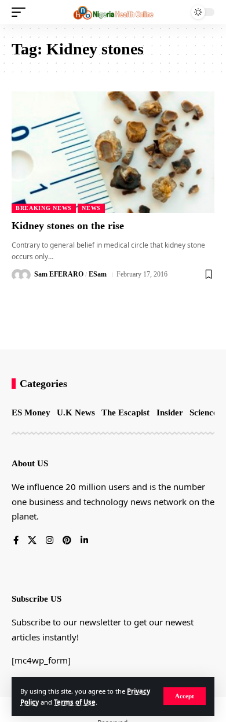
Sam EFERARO (58, 274)
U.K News (76, 412)
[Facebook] (16, 541)
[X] (32, 541)
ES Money (31, 412)
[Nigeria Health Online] (113, 12)
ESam (98, 274)
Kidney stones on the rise (68, 225)
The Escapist (125, 412)
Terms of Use (75, 702)
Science (203, 412)
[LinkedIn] (84, 541)
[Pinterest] (67, 541)
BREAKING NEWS (44, 208)
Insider (169, 412)
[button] (184, 696)
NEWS (91, 208)
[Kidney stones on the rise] (113, 152)
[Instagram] (49, 541)
